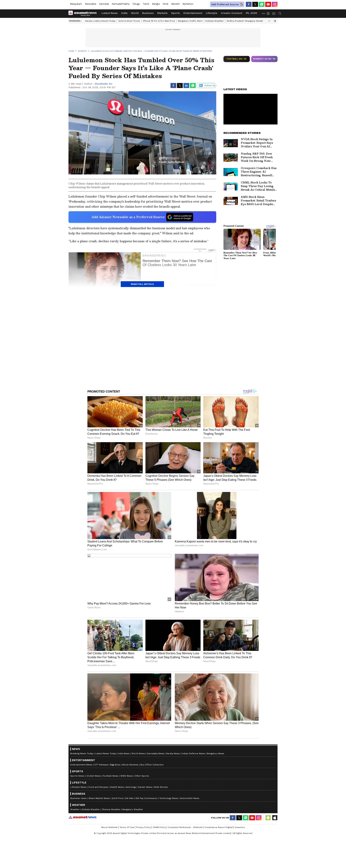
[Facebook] (249, 4)
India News (124, 753)
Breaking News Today (81, 753)
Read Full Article (142, 284)
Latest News (110, 13)
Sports (175, 13)
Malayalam (76, 4)
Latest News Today (105, 753)
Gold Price (117, 798)
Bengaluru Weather (132, 809)
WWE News (126, 776)
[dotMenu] (263, 13)
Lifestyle (211, 13)
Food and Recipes (98, 787)
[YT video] (268, 4)
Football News (110, 776)
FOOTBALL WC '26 (237, 59)
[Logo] (83, 13)
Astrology (131, 787)
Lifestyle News (78, 787)
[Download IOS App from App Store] (275, 817)
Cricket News (93, 776)
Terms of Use (126, 827)
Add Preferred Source (225, 4)
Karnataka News (155, 753)
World (135, 13)
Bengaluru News (215, 753)
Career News (145, 787)
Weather (75, 809)
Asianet (82, 817)
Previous (269, 21)
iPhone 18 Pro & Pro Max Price (159, 21)
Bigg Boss (115, 764)
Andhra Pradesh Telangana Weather (246, 21)
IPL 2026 (251, 13)
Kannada (104, 4)
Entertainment (192, 13)
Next (275, 21)
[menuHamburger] (274, 13)
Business (148, 13)
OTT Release (101, 764)
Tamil (146, 4)
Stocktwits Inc (103, 83)
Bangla (156, 4)
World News (138, 753)
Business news (78, 798)
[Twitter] (255, 4)
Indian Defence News (193, 753)
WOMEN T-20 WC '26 (264, 59)
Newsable (90, 4)
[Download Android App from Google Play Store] (268, 817)
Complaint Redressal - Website (185, 827)
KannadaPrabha (120, 4)
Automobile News (189, 798)
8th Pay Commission (146, 798)
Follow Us (210, 85)
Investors (240, 827)
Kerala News (173, 753)
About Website (109, 827)
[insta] (275, 4)
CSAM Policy (159, 827)
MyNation (188, 4)
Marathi (175, 4)
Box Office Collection (152, 764)
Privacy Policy (143, 827)
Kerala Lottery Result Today (100, 21)
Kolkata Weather (214, 21)
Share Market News (99, 798)
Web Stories (161, 787)
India (124, 13)
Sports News (77, 776)
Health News (117, 787)
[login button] (269, 13)
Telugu (136, 4)
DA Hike (129, 798)
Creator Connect (231, 13)
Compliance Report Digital (218, 827)
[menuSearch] (280, 13)
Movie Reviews (130, 764)
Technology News (168, 798)
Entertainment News (81, 764)
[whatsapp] (262, 4)
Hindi (165, 4)
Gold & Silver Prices (129, 21)
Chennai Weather (111, 809)
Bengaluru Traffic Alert (190, 21)
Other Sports (142, 776)
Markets (162, 13)
